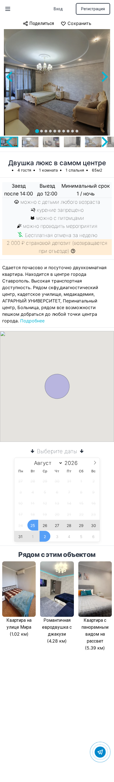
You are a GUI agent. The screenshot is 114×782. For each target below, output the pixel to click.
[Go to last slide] (9, 76)
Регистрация (93, 9)
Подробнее (32, 321)
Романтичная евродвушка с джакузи (57, 627)
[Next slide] (104, 76)
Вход (58, 9)
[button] (30, 142)
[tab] (37, 131)
